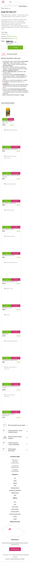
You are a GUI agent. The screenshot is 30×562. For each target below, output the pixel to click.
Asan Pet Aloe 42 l (23, 6)
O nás (15, 504)
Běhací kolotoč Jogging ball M (9, 203)
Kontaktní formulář (15, 549)
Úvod (5, 5)
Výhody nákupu (15, 506)
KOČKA (15, 480)
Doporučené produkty (12, 54)
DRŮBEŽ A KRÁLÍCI (15, 492)
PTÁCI (15, 485)
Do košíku (15, 47)
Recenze (15, 516)
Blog (15, 501)
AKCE (15, 495)
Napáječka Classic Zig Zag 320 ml (9, 149)
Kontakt (15, 518)
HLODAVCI (10, 5)
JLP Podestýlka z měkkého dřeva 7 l (10, 360)
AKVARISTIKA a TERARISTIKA (15, 490)
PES (15, 478)
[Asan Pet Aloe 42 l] (15, 8)
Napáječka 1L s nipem (7, 307)
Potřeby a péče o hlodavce (20, 5)
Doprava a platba (15, 509)
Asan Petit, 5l (5, 334)
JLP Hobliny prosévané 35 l (8, 255)
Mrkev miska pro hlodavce (8, 229)
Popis (3, 54)
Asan (6, 32)
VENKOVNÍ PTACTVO (15, 487)
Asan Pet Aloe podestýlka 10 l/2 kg (10, 281)
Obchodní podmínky (15, 511)
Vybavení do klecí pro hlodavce (11, 6)
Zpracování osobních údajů (15, 513)
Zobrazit (5, 119)
